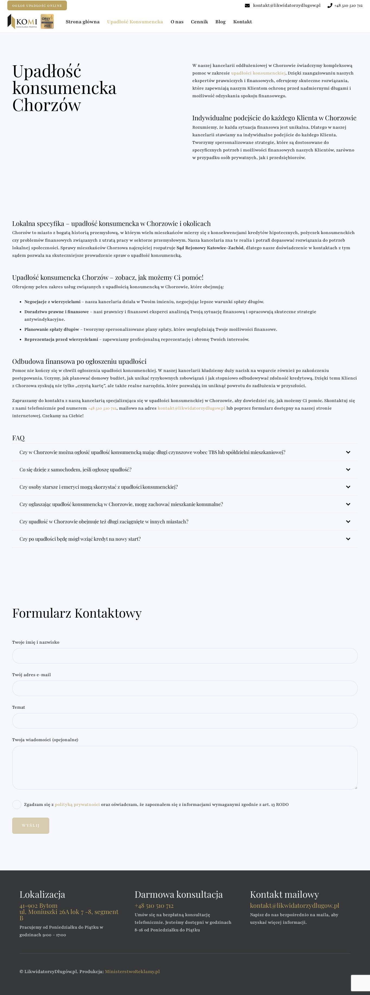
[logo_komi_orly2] (31, 21)
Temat (18, 707)
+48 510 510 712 (102, 408)
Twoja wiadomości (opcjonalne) (45, 740)
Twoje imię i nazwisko (35, 642)
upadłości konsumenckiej (258, 73)
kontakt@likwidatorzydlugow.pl (191, 408)
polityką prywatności (78, 805)
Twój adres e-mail (31, 675)
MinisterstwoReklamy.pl (132, 971)
